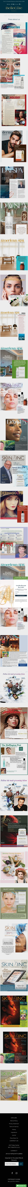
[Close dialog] (27, 580)
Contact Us (21, 1185)
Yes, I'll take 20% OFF (21, 595)
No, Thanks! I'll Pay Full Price (21, 597)
